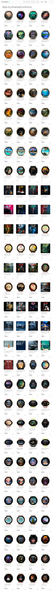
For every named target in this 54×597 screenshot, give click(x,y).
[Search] (38, 2)
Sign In (42, 1)
